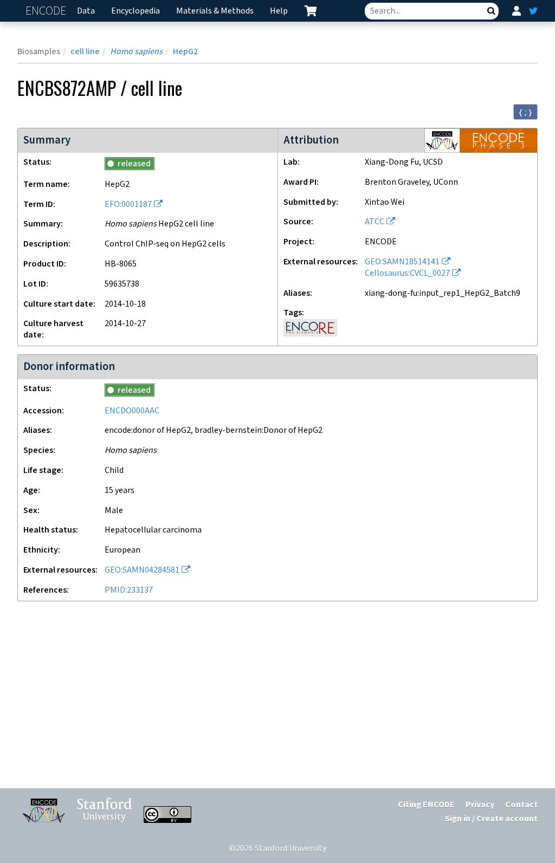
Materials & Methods (215, 11)
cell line (85, 51)
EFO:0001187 (128, 204)
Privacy (480, 804)
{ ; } (525, 112)
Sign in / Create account (491, 819)
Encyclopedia (135, 11)
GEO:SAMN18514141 (402, 262)
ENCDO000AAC (132, 411)
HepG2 (185, 51)
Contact (521, 804)
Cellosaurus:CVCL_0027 (407, 273)
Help (279, 11)
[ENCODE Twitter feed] (533, 11)
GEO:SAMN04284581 (142, 570)
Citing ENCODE (426, 804)
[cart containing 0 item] (310, 11)
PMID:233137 (129, 590)
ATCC (374, 222)
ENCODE (47, 11)
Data (86, 11)
